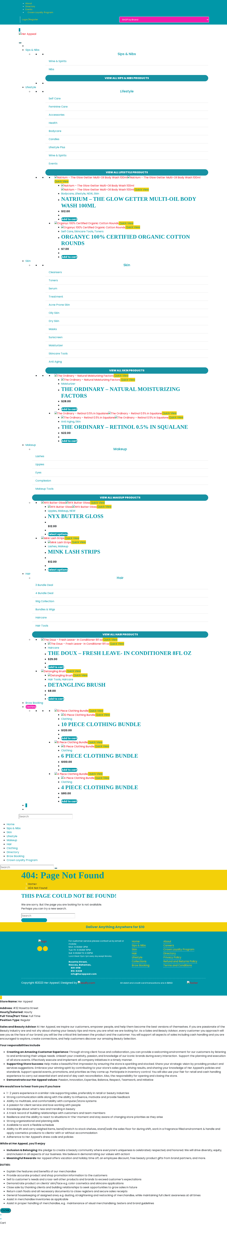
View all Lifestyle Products (127, 172)
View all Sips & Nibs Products (127, 78)
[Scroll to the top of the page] (1, 997)
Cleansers (55, 272)
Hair (28, 574)
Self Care (55, 98)
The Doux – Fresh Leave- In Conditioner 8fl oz (119, 653)
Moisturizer (56, 345)
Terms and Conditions (177, 965)
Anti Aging (55, 362)
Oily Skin (54, 313)
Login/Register (30, 19)
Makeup (30, 445)
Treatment (56, 297)
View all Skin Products (126, 370)
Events (29, 9)
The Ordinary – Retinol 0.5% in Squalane (124, 427)
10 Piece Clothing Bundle (101, 724)
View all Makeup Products (120, 497)
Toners (99, 231)
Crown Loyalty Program (40, 12)
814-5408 (76, 971)
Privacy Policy (172, 957)
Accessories (56, 115)
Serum (53, 288)
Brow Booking (34, 703)
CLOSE (5, 1210)
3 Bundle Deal (44, 585)
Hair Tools (41, 626)
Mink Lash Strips (74, 552)
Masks (53, 329)
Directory (30, 6)
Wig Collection (44, 601)
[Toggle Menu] (20, 42)
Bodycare (55, 131)
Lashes (39, 456)
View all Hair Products (120, 634)
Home (10, 824)
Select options (58, 534)
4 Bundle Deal (44, 593)
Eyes (38, 472)
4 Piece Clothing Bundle (99, 787)
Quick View (62, 181)
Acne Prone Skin (59, 305)
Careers (168, 945)
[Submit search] (56, 868)
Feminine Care (58, 107)
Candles (54, 139)
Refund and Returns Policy (180, 961)
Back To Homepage (34, 920)
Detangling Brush (77, 685)
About (28, 3)
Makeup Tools (44, 489)
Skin (96, 193)
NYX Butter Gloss (75, 516)
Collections (139, 961)
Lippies (39, 464)
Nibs (51, 69)
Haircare (41, 617)
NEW (90, 193)
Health (53, 123)
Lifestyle (30, 87)
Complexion (43, 481)
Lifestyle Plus (57, 147)
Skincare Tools (83, 231)
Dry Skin (54, 321)
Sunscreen (55, 337)
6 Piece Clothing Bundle (99, 756)
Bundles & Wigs (45, 609)
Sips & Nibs (32, 50)
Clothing (30, 707)
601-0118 (75, 967)
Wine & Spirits (57, 61)
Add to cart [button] (69, 219)
